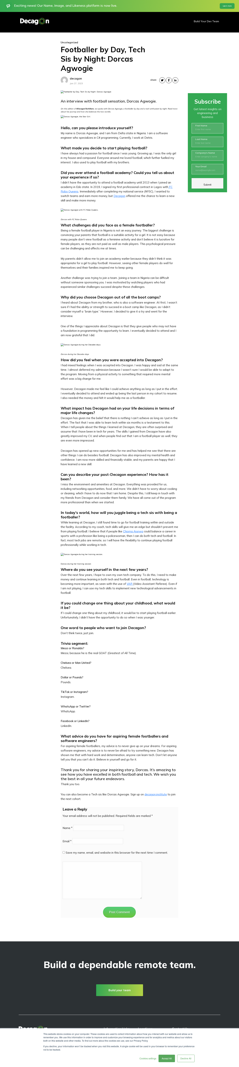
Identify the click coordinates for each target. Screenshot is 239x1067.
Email (67, 841)
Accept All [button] (167, 1058)
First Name (201, 125)
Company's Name (205, 152)
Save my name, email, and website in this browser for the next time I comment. (117, 852)
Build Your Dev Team (206, 21)
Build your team (119, 990)
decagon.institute (156, 794)
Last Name (201, 139)
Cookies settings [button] (147, 1058)
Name (67, 828)
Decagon (119, 196)
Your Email (201, 166)
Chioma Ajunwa (133, 531)
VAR (130, 584)
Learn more (227, 6)
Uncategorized (69, 42)
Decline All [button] (185, 1058)
